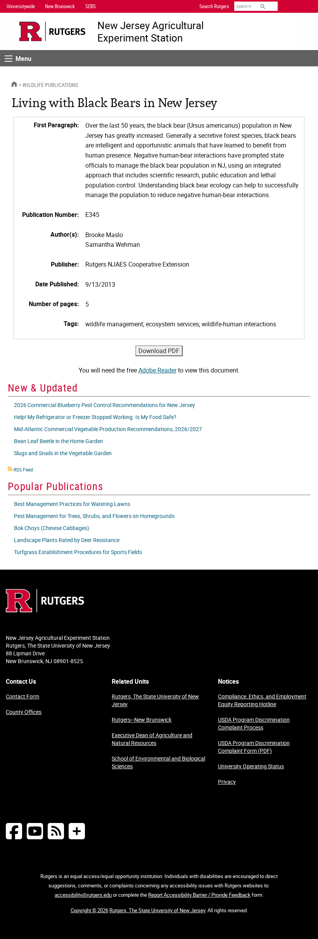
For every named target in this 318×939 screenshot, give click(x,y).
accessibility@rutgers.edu (83, 894)
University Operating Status (251, 766)
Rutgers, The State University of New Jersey (155, 700)
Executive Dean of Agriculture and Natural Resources (152, 739)
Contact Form (22, 696)
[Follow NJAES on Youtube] (35, 831)
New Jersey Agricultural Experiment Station (150, 31)
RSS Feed (23, 469)
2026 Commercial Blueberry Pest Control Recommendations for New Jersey (104, 405)
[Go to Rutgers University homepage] (52, 32)
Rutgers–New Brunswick (141, 719)
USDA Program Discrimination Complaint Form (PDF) (254, 746)
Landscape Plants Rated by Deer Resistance (66, 540)
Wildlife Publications (50, 84)
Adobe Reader (157, 370)
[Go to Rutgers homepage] (45, 610)
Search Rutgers (214, 6)
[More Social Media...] (77, 831)
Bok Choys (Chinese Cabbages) (51, 528)
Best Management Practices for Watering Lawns (72, 504)
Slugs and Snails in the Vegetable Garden (63, 453)
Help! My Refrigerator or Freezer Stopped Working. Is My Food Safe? (95, 417)
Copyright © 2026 (89, 910)
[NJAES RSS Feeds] (56, 831)
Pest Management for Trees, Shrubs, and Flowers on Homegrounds (94, 516)
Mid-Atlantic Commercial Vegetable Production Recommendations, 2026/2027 (108, 429)
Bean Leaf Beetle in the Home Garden (58, 441)
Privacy (227, 781)
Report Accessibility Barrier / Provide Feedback (199, 894)
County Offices (23, 712)
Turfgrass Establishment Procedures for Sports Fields (78, 552)
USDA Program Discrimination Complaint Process (254, 723)
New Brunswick (60, 6)
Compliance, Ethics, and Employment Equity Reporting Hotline (262, 700)
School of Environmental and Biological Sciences (158, 762)
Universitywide (21, 6)
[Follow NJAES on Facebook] (14, 831)
